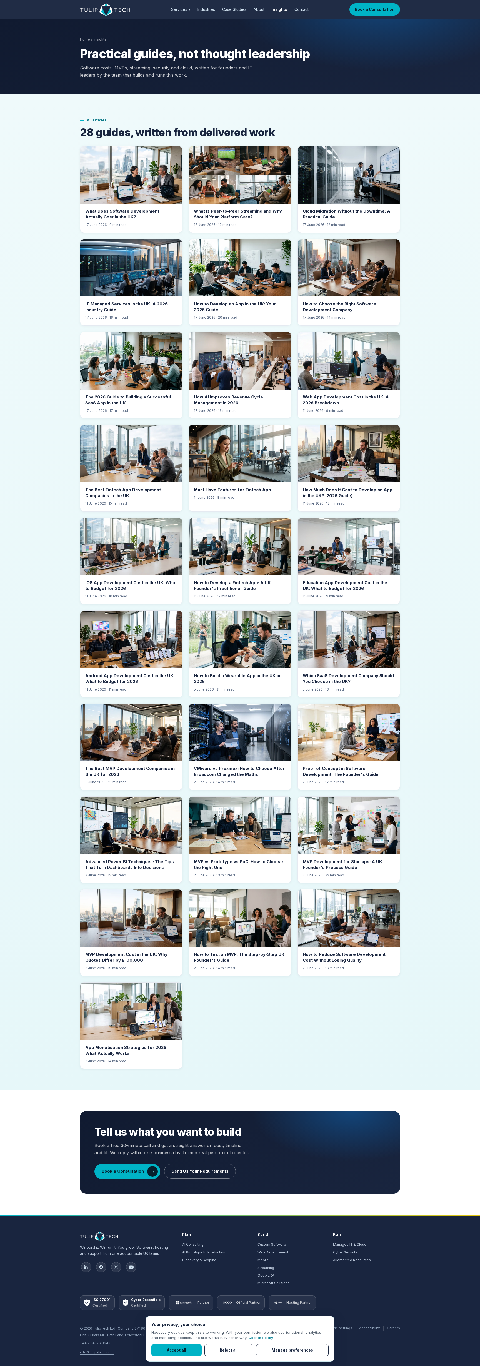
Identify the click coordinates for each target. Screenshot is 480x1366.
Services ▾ (180, 9)
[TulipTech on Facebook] (101, 1267)
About (259, 9)
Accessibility (369, 1328)
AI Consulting (193, 1244)
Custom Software (272, 1244)
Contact (301, 9)
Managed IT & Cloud (349, 1244)
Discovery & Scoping (199, 1260)
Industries (206, 9)
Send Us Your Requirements (200, 1171)
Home (85, 39)
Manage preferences (292, 1350)
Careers (393, 1328)
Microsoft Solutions (273, 1283)
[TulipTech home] (105, 9)
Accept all (176, 1350)
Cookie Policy (260, 1337)
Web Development (273, 1252)
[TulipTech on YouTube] (131, 1267)
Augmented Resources (352, 1260)
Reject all (229, 1350)
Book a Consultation (374, 9)
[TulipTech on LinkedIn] (86, 1267)
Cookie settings (339, 1328)
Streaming (266, 1268)
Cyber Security (345, 1252)
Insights (279, 9)
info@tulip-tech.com (97, 1352)
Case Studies (234, 9)
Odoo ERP (266, 1275)
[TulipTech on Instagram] (116, 1267)
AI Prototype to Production (203, 1252)
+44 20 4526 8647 (95, 1343)
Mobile (263, 1260)
